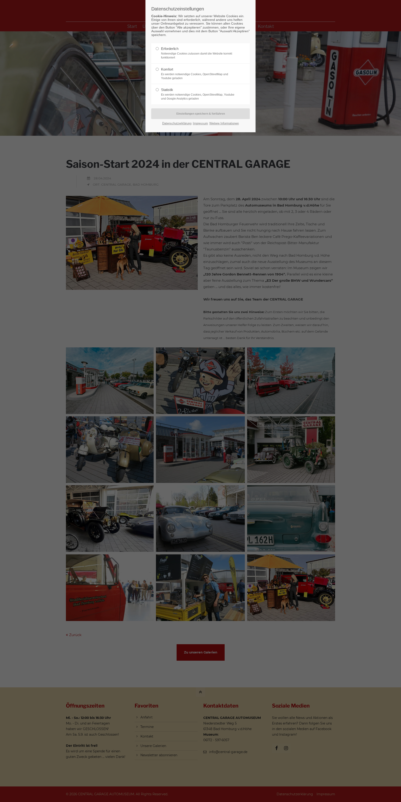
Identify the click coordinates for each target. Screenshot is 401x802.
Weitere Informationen (224, 123)
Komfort (194, 73)
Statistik (197, 94)
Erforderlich (196, 53)
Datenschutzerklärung (176, 123)
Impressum (200, 123)
